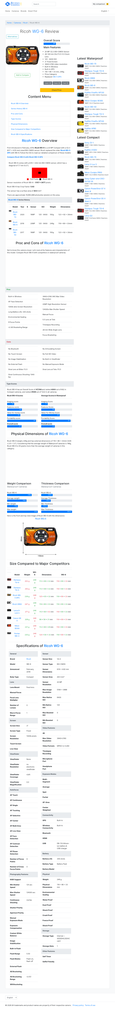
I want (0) (47, 83)
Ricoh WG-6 (90, 85)
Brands (23, 11)
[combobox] (44, 4)
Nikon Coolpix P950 (93, 172)
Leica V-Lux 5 (91, 164)
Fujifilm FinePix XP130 (94, 92)
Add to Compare (22, 75)
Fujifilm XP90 (90, 128)
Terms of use (90, 1005)
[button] (57, 90)
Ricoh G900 (17, 604)
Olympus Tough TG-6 (94, 71)
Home (7, 11)
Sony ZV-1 (89, 143)
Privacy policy (78, 1005)
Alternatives (12, 37)
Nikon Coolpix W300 (94, 101)
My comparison (100, 4)
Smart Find (32, 11)
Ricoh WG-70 (15, 214)
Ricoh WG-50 (15, 232)
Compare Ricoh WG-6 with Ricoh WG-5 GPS (25, 157)
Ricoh (25, 23)
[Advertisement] (39, 271)
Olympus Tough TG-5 (94, 114)
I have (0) (57, 83)
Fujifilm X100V (91, 150)
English (104, 11)
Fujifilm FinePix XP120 (94, 121)
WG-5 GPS (57, 77)
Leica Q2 (88, 216)
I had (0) (65, 83)
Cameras (15, 11)
